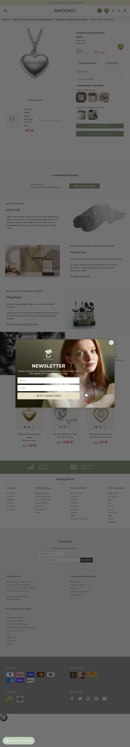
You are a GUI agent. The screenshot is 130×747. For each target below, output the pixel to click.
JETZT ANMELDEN (48, 395)
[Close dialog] (111, 342)
